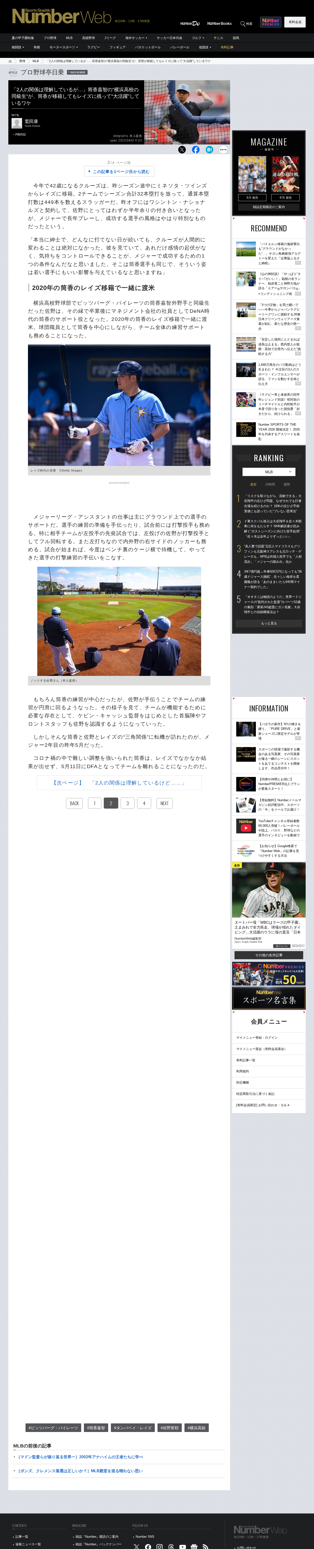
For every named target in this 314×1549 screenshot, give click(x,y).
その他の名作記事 (269, 955)
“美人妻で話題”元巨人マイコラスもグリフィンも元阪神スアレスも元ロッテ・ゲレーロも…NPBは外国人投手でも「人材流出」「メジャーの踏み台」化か (273, 553)
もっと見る (269, 623)
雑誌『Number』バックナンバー (99, 1544)
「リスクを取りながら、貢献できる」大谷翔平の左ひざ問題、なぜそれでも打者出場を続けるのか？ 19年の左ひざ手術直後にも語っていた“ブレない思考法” (272, 503)
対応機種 (242, 1082)
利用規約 (242, 1071)
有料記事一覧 (245, 1060)
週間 (287, 484)
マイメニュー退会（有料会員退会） (261, 1049)
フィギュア (118, 47)
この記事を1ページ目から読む (121, 172)
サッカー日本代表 (169, 38)
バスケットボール (148, 47)
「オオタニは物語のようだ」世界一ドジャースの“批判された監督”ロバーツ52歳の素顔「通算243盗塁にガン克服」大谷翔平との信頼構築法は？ (272, 604)
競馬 (236, 38)
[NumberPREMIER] (270, 22)
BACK (74, 803)
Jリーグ (110, 38)
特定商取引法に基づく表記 (255, 1094)
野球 (22, 61)
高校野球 (88, 38)
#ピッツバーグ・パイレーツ (53, 1428)
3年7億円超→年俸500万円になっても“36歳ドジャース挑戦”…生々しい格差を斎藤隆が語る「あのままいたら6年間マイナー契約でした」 (273, 579)
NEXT (164, 803)
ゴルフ (196, 38)
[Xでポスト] (182, 151)
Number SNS (145, 1536)
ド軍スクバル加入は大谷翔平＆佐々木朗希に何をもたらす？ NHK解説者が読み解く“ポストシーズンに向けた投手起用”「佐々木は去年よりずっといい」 (272, 528)
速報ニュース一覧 (28, 1544)
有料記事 (227, 47)
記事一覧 (21, 1536)
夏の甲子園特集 (23, 38)
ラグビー (93, 47)
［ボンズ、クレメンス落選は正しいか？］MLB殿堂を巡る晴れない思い (79, 1471)
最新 (253, 484)
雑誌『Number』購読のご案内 (97, 1536)
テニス (218, 38)
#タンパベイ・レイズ (133, 1428)
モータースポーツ (62, 47)
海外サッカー (134, 38)
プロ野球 (50, 38)
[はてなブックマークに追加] (209, 151)
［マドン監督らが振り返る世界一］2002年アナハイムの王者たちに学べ (79, 1457)
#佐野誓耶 (170, 1428)
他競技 (204, 47)
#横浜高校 (197, 1428)
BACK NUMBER (78, 72)
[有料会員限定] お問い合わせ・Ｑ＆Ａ (263, 1105)
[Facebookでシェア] (196, 151)
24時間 (270, 484)
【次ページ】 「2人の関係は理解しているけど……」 (119, 783)
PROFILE (20, 134)
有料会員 (295, 22)
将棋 (37, 47)
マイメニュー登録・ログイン (257, 1037)
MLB (69, 38)
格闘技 (16, 47)
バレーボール (179, 47)
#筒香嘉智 (96, 1428)
